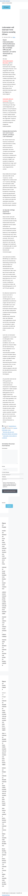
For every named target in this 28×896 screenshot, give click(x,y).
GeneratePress (6, 895)
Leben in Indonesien (7, 3)
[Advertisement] (10, 19)
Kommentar (4, 448)
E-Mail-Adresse (5, 472)
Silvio (3, 733)
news (9, 430)
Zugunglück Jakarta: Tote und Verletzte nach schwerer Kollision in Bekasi (4, 626)
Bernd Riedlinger (4, 850)
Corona (15, 428)
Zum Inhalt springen (5, 1)
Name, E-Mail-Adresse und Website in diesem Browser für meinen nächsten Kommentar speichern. (9, 484)
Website (4, 476)
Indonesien (5, 430)
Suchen (3, 502)
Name (3, 466)
